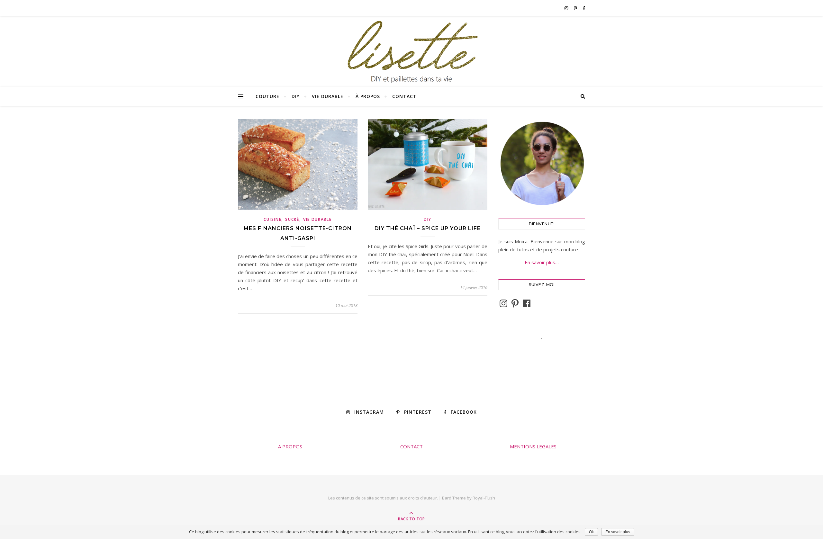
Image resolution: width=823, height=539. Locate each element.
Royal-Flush (484, 498)
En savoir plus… (542, 262)
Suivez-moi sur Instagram (546, 350)
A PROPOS (290, 446)
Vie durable (327, 96)
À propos (368, 96)
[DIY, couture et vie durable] (411, 51)
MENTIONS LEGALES (533, 446)
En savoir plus (617, 532)
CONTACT (411, 446)
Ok (591, 532)
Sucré (292, 219)
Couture (267, 96)
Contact (404, 96)
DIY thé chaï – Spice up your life (428, 228)
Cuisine (272, 219)
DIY (296, 96)
